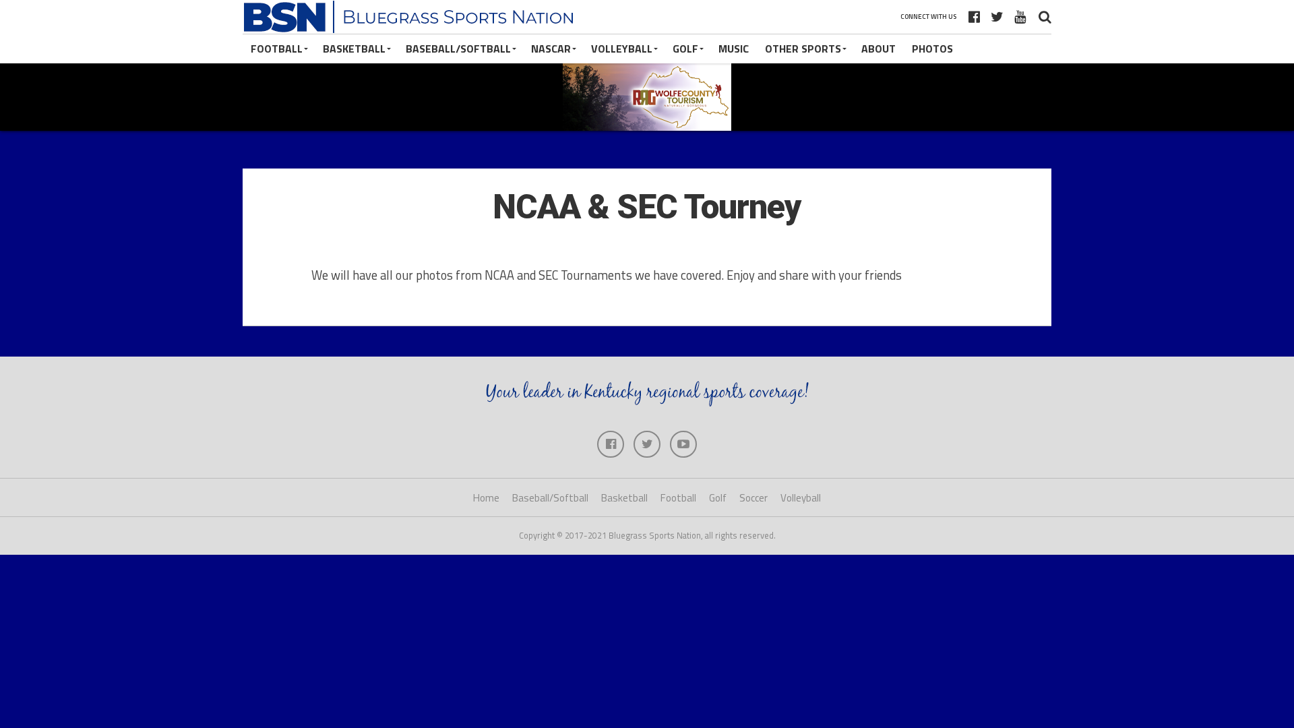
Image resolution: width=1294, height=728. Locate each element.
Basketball (354, 48)
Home (486, 498)
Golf (685, 48)
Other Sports (803, 48)
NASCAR (551, 48)
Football (277, 48)
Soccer (753, 498)
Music (733, 48)
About (878, 48)
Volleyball (621, 48)
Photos (932, 48)
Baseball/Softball (458, 48)
